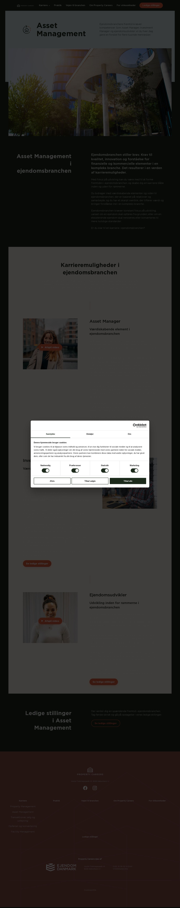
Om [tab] (129, 434)
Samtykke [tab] (50, 434)
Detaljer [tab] (90, 434)
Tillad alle (128, 481)
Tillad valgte (90, 481)
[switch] (75, 470)
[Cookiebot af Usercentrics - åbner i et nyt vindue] (134, 425)
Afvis (52, 481)
